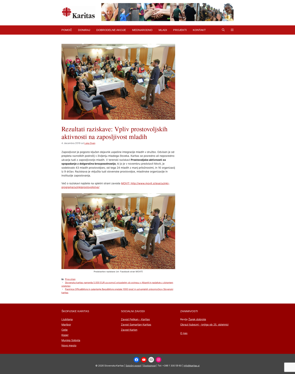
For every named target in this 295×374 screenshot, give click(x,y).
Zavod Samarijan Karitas (136, 324)
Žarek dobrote (197, 319)
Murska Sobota (70, 340)
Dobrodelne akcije (111, 30)
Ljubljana (67, 319)
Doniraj (84, 30)
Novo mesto (68, 345)
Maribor (66, 324)
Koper (65, 335)
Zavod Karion (129, 329)
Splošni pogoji (133, 365)
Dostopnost (149, 365)
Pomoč (66, 30)
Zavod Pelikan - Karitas (135, 319)
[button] (223, 30)
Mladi (163, 30)
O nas (183, 333)
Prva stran (70, 279)
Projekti (180, 30)
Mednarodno (142, 30)
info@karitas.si (192, 365)
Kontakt (199, 30)
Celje (64, 329)
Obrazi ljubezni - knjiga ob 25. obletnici (204, 324)
